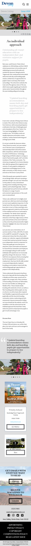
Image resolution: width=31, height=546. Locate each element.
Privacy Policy (15, 528)
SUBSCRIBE (15, 481)
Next (28, 24)
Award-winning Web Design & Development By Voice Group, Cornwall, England (15, 544)
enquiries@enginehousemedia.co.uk (15, 512)
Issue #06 (25, 11)
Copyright (15, 531)
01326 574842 (15, 508)
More (15, 452)
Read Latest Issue (15, 537)
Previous (2, 24)
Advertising (15, 525)
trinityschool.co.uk (15, 422)
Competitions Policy (16, 534)
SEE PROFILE (15, 427)
